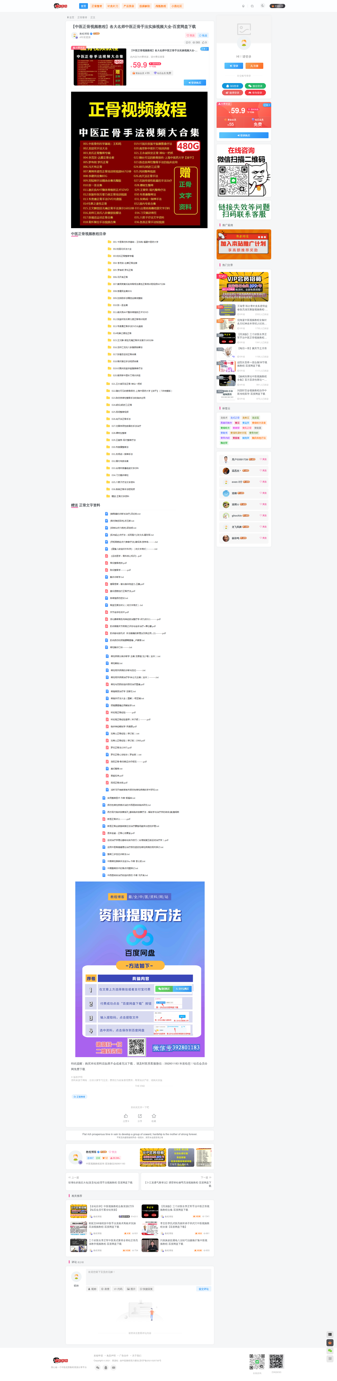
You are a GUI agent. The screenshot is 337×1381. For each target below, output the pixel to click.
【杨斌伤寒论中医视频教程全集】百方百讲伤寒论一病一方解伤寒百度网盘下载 (252, 379)
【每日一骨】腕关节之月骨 (252, 348)
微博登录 (234, 92)
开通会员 (279, 5)
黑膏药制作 (226, 422)
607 (92, 1157)
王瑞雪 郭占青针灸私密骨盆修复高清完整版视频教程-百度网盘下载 (252, 309)
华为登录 (257, 92)
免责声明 (111, 1355)
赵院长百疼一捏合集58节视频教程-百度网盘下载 (252, 363)
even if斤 (237, 482)
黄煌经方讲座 (259, 422)
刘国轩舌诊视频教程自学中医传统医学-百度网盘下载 (252, 392)
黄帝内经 (225, 437)
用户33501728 (240, 459)
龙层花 (255, 417)
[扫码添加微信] (329, 1350)
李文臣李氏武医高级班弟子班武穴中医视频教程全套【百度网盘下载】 (184, 1224)
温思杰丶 (237, 470)
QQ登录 (234, 86)
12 (106, 1157)
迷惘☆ (235, 504)
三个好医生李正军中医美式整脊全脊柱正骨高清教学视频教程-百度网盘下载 (113, 1241)
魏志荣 (224, 442)
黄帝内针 (253, 432)
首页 (71, 17)
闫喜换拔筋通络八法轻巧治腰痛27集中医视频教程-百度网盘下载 (183, 1241)
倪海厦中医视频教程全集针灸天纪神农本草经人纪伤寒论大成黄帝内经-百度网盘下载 (252, 325)
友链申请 (98, 1355)
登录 (235, 65)
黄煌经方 (225, 427)
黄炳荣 (236, 427)
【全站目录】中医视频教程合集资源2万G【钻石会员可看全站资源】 (111, 1207)
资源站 (115, 1360)
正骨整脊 (82, 17)
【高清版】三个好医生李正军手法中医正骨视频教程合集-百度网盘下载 (184, 1207)
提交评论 (204, 1289)
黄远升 (245, 422)
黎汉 (237, 422)
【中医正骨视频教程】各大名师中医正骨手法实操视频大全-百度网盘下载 (133, 26)
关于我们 (136, 1355)
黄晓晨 (257, 427)
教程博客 (84, 33)
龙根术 (224, 417)
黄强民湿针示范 (238, 432)
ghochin (237, 515)
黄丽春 (236, 437)
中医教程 (126, 1360)
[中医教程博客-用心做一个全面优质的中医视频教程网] (60, 1360)
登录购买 (196, 82)
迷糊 (234, 493)
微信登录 (257, 86)
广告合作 (123, 1355)
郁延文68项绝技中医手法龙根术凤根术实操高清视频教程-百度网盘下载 (112, 1224)
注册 (255, 65)
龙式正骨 (235, 417)
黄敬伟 (224, 432)
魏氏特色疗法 (259, 437)
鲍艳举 (245, 437)
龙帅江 (245, 417)
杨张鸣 (235, 538)
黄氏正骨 (247, 427)
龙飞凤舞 (237, 526)
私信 (204, 35)
